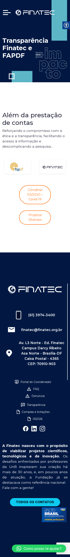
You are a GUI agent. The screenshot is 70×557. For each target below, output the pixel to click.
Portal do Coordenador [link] (35, 382)
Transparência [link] (36, 405)
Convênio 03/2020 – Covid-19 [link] (35, 194)
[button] (39, 548)
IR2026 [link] (37, 419)
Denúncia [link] (38, 396)
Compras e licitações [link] (36, 412)
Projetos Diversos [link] (35, 217)
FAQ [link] (36, 389)
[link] (35, 12)
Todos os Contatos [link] (35, 502)
